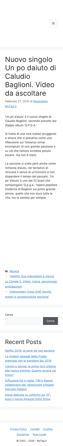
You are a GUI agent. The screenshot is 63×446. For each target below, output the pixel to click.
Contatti (35, 429)
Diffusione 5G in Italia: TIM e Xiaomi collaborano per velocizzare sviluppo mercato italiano (29, 385)
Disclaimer (23, 434)
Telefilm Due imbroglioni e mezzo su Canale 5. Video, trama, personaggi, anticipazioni (31, 281)
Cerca (9, 314)
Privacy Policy (18, 429)
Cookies (48, 429)
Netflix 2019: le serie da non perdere (29, 350)
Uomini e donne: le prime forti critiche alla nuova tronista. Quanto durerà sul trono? (30, 371)
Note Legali (39, 434)
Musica (14, 271)
